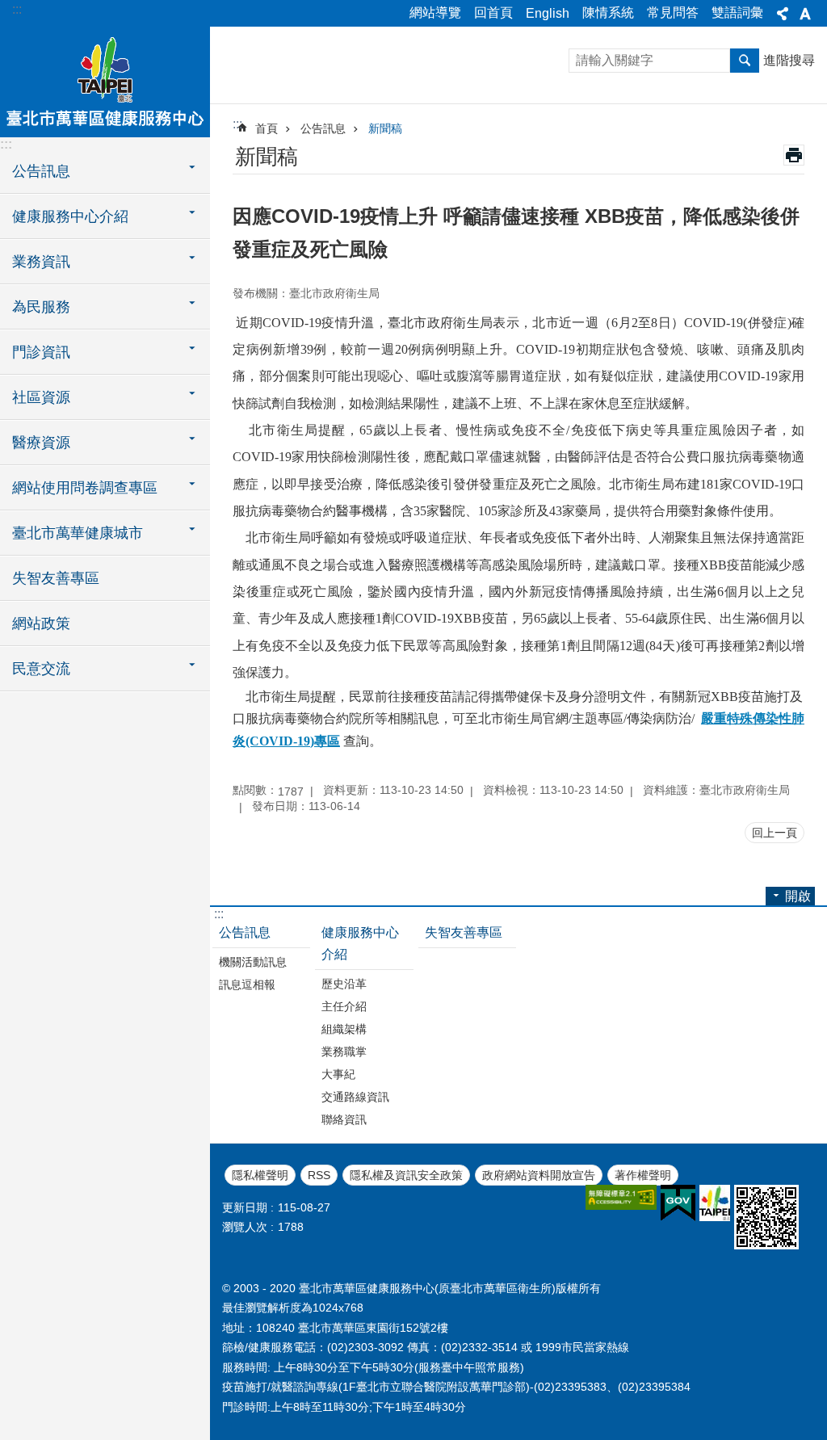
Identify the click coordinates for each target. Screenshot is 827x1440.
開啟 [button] (798, 896)
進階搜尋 (789, 60)
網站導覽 (435, 12)
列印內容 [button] (793, 155)
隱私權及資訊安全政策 (406, 1175)
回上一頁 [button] (774, 832)
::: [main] (237, 124)
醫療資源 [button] (41, 443)
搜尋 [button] (744, 60)
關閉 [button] (782, 13)
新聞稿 (385, 128)
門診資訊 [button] (41, 352)
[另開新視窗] (621, 1197)
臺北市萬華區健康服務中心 (105, 80)
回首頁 (493, 12)
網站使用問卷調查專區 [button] (84, 488)
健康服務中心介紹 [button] (70, 216)
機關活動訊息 (253, 961)
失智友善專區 (55, 578)
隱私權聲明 (260, 1175)
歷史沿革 (344, 983)
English (547, 13)
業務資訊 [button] (41, 262)
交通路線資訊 (355, 1096)
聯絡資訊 (344, 1119)
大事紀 (338, 1074)
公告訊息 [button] (41, 171)
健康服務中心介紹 (360, 943)
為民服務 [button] (41, 307)
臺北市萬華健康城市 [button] (77, 533)
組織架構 (344, 1028)
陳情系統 (608, 12)
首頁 (266, 128)
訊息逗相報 (247, 984)
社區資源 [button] (41, 397)
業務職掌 (344, 1051)
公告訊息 (323, 128)
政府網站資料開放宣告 (538, 1175)
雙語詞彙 (737, 12)
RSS (319, 1175)
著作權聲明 (643, 1175)
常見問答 (673, 12)
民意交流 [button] (41, 669)
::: (17, 9)
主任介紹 (344, 1006)
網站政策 (41, 623)
